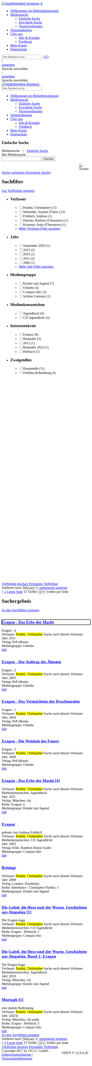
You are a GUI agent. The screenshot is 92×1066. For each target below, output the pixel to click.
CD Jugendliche (34, 317)
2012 (26, 343)
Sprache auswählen (15, 69)
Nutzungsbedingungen (17, 1058)
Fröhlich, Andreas (35, 216)
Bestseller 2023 (33, 347)
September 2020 (34, 245)
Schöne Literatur (34, 296)
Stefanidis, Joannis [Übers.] (41, 212)
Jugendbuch (31, 313)
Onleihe (28, 288)
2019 (26, 254)
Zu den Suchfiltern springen (20, 610)
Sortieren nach (11, 588)
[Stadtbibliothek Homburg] (20, 3)
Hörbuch (29, 351)
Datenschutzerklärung (16, 1054)
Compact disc (32, 292)
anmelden (8, 65)
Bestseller (29, 339)
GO (46, 57)
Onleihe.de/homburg (37, 373)
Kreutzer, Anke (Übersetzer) (42, 224)
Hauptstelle (30, 368)
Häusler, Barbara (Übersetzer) (43, 220)
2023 (26, 250)
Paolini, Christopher (36, 207)
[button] (84, 167)
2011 (26, 258)
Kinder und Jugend (36, 283)
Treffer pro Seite (57, 592)
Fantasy (28, 334)
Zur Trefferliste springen (18, 191)
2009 (26, 263)
